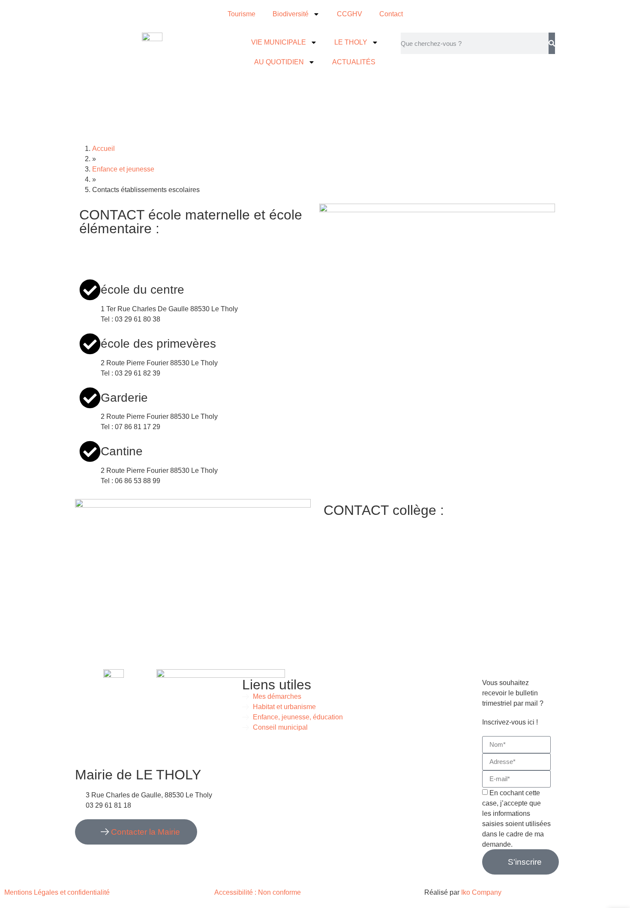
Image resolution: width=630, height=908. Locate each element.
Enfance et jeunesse (123, 169)
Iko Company (481, 892)
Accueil (103, 148)
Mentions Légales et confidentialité (57, 892)
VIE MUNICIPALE (278, 42)
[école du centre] (90, 290)
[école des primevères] (90, 344)
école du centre (142, 289)
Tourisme (241, 14)
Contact (391, 14)
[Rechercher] (552, 43)
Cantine (122, 451)
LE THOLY (350, 42)
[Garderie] (90, 398)
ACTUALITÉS (353, 62)
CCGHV (349, 14)
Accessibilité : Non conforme (257, 892)
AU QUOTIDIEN (279, 62)
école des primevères (158, 343)
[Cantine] (90, 451)
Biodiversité (291, 14)
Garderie (124, 397)
